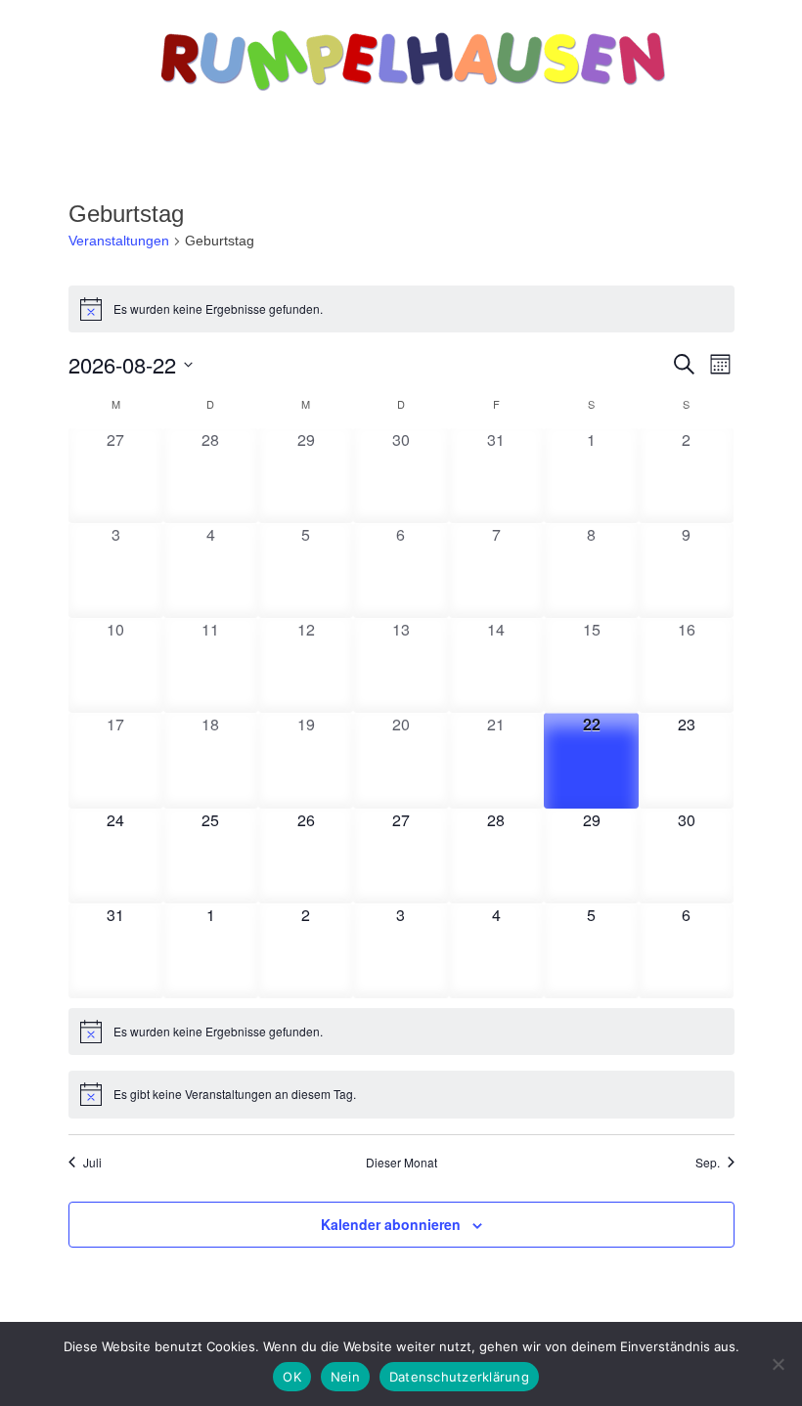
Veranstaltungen (118, 240)
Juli (92, 1162)
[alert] (401, 309)
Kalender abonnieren (391, 1224)
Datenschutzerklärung (459, 1376)
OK (292, 1376)
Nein (345, 1376)
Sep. (707, 1162)
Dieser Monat (401, 1162)
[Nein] (777, 1364)
